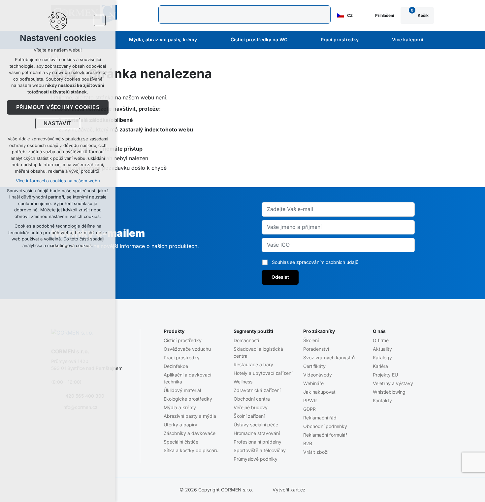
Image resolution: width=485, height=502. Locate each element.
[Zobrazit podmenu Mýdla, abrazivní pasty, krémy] (206, 40)
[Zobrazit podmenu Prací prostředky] (367, 40)
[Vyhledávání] (244, 14)
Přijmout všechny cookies (58, 107)
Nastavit (58, 123)
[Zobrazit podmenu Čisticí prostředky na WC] (296, 40)
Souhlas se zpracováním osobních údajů (315, 262)
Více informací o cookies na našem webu (58, 180)
